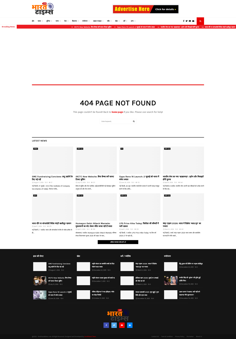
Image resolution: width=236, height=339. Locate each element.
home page (117, 112)
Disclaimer (190, 336)
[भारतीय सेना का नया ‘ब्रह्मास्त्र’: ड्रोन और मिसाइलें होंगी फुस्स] (183, 160)
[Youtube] (190, 21)
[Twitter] (187, 21)
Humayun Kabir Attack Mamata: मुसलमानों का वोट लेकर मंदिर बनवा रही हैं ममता (94, 225)
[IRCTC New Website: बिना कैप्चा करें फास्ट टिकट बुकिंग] (96, 160)
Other (35, 148)
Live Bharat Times (90, 336)
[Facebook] (184, 21)
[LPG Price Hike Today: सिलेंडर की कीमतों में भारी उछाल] (139, 207)
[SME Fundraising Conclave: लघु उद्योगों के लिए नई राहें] (52, 160)
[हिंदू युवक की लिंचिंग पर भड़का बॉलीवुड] (170, 266)
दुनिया (48, 21)
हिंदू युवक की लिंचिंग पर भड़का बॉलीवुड (191, 264)
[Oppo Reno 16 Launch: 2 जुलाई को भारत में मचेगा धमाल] (139, 160)
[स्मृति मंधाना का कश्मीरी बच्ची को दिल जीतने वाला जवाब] (83, 266)
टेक (65, 21)
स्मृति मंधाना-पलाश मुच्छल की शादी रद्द (103, 278)
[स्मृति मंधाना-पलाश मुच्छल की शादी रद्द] (83, 280)
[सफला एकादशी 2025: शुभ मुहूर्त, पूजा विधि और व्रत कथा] (127, 294)
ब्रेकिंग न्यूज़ (80, 148)
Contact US (155, 336)
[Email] (193, 21)
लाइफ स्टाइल (97, 21)
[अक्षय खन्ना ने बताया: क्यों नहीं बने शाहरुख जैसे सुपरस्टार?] (170, 294)
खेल (116, 21)
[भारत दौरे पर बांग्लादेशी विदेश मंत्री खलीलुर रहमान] (52, 207)
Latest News (39, 140)
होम (33, 21)
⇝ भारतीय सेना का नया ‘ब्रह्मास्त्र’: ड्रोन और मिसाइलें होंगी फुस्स (168, 27)
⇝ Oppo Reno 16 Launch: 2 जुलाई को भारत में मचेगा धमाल (124, 27)
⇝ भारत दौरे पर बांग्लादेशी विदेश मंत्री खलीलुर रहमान (208, 27)
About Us (199, 336)
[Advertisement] (118, 51)
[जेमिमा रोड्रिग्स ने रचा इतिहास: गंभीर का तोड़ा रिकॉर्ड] (83, 294)
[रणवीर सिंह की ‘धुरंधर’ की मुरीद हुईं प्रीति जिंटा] (170, 280)
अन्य (132, 21)
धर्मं (124, 21)
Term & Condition (167, 336)
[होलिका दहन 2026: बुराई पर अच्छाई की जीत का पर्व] (127, 280)
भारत (39, 21)
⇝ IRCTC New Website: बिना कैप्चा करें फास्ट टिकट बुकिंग (81, 27)
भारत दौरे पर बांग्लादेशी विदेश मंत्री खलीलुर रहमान (51, 223)
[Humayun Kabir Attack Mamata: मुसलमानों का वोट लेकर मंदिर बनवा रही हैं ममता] (96, 207)
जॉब (108, 21)
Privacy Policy (179, 336)
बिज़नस (74, 21)
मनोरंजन (85, 21)
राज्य (57, 21)
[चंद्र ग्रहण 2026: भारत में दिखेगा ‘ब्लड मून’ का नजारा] (183, 207)
